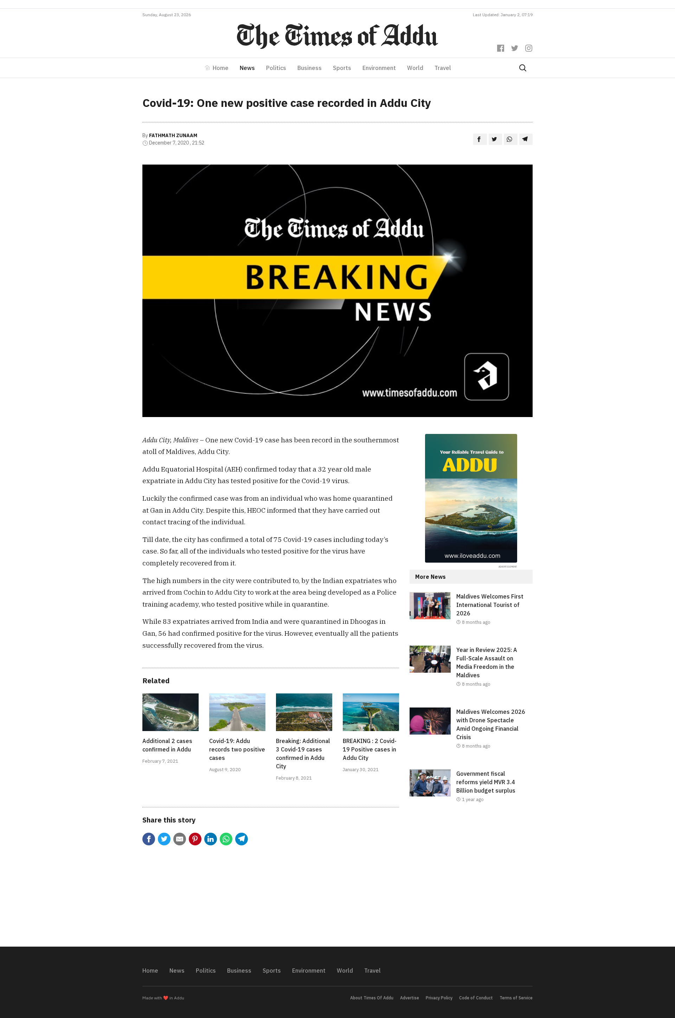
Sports (342, 67)
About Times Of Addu (371, 997)
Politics (276, 67)
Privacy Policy (439, 997)
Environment (379, 67)
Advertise (409, 997)
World (415, 67)
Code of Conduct (476, 997)
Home (221, 67)
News (247, 67)
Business (309, 67)
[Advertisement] (471, 880)
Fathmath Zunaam (173, 135)
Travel (443, 67)
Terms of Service (516, 997)
